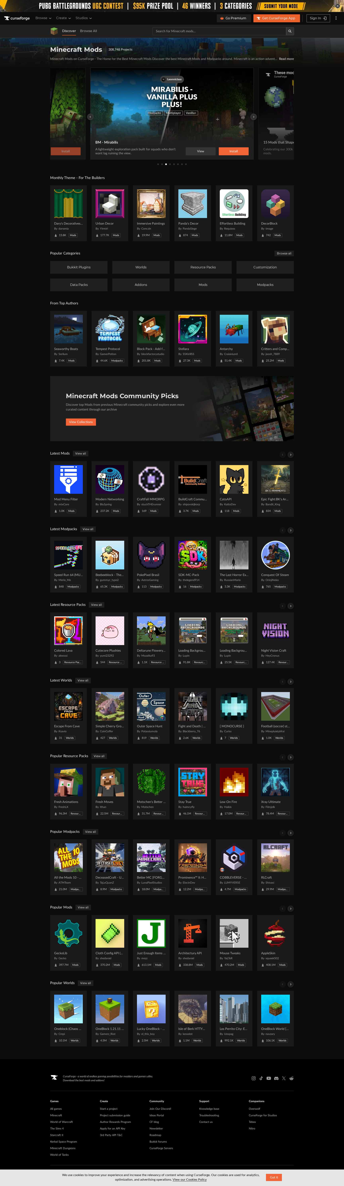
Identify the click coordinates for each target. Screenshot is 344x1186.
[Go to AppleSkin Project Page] (275, 943)
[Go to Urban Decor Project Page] (110, 213)
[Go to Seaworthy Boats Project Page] (68, 339)
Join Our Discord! (160, 1109)
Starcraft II (56, 1135)
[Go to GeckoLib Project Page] (68, 943)
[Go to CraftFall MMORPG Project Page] (151, 489)
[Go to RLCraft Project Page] (275, 867)
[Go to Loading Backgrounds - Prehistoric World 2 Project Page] (234, 640)
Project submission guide (115, 1115)
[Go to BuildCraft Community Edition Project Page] (192, 489)
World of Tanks (59, 1155)
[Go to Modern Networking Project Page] (110, 489)
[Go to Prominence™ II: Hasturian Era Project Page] (192, 867)
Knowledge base (209, 1109)
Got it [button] (274, 1177)
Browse (41, 18)
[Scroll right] (290, 455)
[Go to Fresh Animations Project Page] (68, 791)
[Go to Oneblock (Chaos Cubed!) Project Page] (68, 1018)
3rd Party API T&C (111, 1135)
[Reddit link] (291, 1078)
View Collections (81, 422)
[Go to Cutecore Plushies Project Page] (110, 640)
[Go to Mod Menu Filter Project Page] (68, 489)
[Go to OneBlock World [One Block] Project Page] (275, 1018)
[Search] (290, 31)
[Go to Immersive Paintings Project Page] (151, 213)
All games (56, 1109)
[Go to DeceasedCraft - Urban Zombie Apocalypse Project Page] (110, 867)
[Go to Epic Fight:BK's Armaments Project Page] (275, 489)
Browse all (284, 253)
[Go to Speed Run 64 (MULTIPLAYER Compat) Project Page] (68, 565)
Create (61, 18)
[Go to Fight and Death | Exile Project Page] (192, 716)
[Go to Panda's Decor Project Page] (192, 213)
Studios (82, 18)
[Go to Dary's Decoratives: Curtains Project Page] (68, 213)
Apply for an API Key (112, 1128)
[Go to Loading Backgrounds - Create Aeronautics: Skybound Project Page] (192, 640)
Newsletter (156, 1128)
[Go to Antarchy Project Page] (234, 339)
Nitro (252, 1128)
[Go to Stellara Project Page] (192, 339)
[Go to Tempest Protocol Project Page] (110, 339)
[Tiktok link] (261, 1078)
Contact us (206, 1122)
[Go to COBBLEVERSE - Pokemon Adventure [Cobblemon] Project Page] (234, 867)
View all (80, 453)
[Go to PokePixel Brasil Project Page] (151, 565)
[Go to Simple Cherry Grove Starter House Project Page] (110, 716)
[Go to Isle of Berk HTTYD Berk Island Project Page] (192, 1018)
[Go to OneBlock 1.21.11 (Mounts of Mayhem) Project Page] (110, 1018)
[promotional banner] (172, 6)
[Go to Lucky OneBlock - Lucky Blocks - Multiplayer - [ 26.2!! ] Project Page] (151, 1018)
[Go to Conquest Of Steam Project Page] (275, 565)
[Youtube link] (268, 1078)
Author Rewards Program (115, 1122)
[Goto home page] (17, 18)
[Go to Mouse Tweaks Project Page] (234, 943)
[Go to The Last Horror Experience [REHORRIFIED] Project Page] (234, 565)
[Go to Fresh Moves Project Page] (110, 791)
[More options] (336, 18)
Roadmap (155, 1135)
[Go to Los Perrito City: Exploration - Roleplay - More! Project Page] (234, 1018)
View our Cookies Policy (190, 1179)
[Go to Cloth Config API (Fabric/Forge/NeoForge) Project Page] (110, 943)
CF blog (154, 1122)
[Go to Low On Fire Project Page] (234, 791)
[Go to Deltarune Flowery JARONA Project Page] (151, 640)
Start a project (108, 1109)
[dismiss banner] (337, 6)
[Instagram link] (253, 1078)
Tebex (252, 1122)
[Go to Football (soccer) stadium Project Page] (275, 716)
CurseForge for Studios (263, 1115)
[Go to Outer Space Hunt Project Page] (151, 716)
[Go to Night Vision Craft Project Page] (275, 640)
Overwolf (254, 1109)
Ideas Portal (157, 1115)
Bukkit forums (158, 1141)
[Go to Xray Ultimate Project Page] (275, 791)
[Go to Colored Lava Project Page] (68, 640)
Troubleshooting (209, 1115)
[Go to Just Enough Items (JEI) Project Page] (151, 943)
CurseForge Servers (161, 1148)
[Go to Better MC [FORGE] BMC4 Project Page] (151, 867)
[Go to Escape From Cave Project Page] (68, 716)
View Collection (223, 151)
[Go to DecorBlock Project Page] (275, 213)
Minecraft (56, 1115)
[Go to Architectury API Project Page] (192, 943)
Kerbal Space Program (63, 1141)
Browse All (88, 31)
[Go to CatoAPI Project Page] (234, 489)
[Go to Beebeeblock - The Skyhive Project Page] (110, 565)
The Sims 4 (57, 1128)
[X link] (283, 1078)
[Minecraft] (54, 31)
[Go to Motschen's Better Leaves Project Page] (151, 791)
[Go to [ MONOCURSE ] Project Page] (234, 716)
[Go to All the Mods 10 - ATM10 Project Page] (68, 867)
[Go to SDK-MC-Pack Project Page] (192, 565)
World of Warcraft (61, 1122)
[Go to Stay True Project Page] (192, 791)
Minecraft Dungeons (62, 1148)
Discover (69, 31)
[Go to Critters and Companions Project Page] (275, 339)
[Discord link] (276, 1078)
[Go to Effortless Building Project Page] (234, 213)
